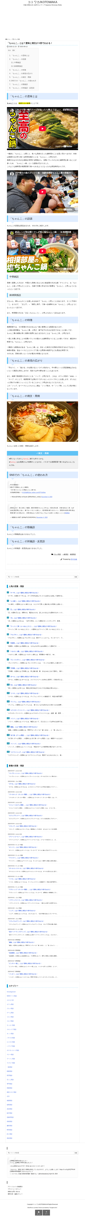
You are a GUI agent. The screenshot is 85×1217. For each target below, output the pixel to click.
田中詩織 (74, 559)
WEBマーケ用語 (12, 996)
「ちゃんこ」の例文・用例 (20, 77)
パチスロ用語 (11, 1038)
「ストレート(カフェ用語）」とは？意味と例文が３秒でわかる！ (27, 805)
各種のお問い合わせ (14, 1191)
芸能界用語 (10, 1117)
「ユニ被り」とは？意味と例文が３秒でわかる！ (25, 601)
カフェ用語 (10, 1004)
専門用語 (9, 1084)
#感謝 (18, 1171)
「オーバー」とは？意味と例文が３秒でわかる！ (23, 847)
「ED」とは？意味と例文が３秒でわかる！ (23, 685)
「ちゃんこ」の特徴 (17, 70)
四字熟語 (9, 1075)
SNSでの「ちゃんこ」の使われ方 (22, 81)
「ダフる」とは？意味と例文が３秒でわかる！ (22, 784)
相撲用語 (73, 554)
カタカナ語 (10, 1000)
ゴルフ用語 (10, 1021)
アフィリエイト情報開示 (15, 1186)
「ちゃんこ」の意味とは (19, 55)
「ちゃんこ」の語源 (17, 59)
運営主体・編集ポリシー (15, 1194)
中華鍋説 (16, 62)
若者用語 (9, 1121)
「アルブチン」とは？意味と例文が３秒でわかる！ (25, 634)
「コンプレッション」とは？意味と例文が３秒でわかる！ (25, 773)
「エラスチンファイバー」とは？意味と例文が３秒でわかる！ (29, 710)
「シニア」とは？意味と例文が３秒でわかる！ (22, 910)
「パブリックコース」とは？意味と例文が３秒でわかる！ (25, 900)
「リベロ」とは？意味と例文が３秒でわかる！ (24, 693)
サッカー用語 (11, 1025)
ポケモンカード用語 (13, 1050)
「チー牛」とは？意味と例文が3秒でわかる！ (24, 593)
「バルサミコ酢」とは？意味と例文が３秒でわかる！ (26, 651)
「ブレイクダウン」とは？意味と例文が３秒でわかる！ (27, 660)
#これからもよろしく (26, 1171)
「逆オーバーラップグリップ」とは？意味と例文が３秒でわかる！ (28, 932)
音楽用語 (9, 1138)
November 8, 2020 (46, 497)
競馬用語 (9, 1105)
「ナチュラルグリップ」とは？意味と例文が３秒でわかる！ (26, 921)
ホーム (8, 39)
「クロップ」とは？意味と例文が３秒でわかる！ (23, 826)
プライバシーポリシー (14, 1189)
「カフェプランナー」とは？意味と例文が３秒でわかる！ (25, 815)
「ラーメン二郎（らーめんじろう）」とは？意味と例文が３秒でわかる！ (33, 626)
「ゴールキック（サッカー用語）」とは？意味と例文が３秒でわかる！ (29, 794)
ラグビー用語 (11, 1063)
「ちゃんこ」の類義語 (18, 84)
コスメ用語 (10, 1017)
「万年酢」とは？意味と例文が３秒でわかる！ (24, 668)
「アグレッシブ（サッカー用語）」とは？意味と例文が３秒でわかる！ (29, 889)
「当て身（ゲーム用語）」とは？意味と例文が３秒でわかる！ (29, 735)
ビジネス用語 (11, 1042)
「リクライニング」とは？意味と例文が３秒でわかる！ (27, 752)
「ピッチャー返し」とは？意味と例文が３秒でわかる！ (25, 963)
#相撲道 (67, 513)
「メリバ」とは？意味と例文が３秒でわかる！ (24, 718)
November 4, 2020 (41, 517)
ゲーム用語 (10, 1012)
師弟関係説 (16, 66)
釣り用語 (9, 1134)
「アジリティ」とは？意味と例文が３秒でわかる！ (23, 858)
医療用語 (9, 1071)
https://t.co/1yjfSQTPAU (67, 1169)
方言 (8, 1096)
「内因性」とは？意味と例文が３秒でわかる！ (24, 643)
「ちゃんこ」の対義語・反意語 (21, 88)
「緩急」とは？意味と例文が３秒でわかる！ (23, 727)
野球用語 (9, 1130)
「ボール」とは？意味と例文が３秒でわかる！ (24, 676)
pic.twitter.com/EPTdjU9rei (38, 492)
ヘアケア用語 (11, 1046)
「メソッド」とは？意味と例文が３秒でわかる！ (25, 743)
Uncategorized (11, 992)
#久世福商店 (26, 492)
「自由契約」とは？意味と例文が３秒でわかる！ (23, 953)
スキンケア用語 (11, 1029)
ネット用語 (10, 1033)
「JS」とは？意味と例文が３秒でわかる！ (23, 618)
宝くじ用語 (10, 1079)
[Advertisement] (42, 22)
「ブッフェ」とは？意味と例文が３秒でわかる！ (25, 702)
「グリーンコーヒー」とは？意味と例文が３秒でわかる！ (25, 836)
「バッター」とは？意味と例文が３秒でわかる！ (23, 974)
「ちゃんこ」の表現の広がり (21, 73)
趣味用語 (9, 1125)
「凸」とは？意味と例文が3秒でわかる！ (22, 609)
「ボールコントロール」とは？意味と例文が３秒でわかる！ (26, 868)
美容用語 (9, 1109)
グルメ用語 (17, 39)
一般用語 (65, 554)
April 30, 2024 (53, 1174)
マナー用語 (10, 1054)
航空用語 (9, 1113)
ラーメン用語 (11, 1058)
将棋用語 (9, 1088)
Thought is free (53, 1207)
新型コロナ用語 (11, 1092)
